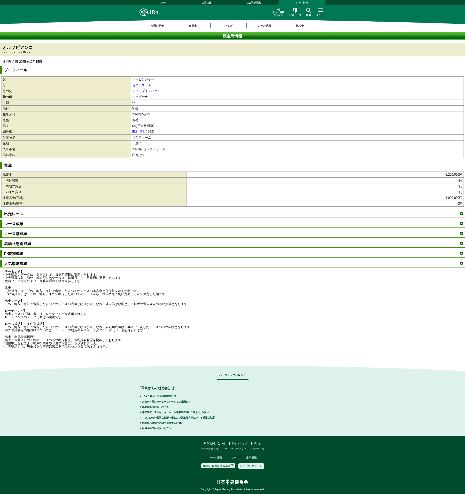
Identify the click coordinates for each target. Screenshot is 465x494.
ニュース (162, 2)
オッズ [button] (228, 25)
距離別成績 (13, 253)
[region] (233, 25)
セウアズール (141, 85)
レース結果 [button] (264, 25)
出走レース (13, 214)
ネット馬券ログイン (278, 13)
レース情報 (302, 2)
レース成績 (13, 224)
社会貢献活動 (253, 2)
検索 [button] (308, 15)
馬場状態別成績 (17, 244)
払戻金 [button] (300, 25)
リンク (258, 443)
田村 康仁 (139, 131)
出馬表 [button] (193, 25)
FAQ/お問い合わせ (214, 443)
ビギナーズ (295, 15)
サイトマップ (240, 443)
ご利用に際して (209, 448)
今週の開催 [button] (157, 25)
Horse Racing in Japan (216, 465)
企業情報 (206, 2)
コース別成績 (15, 234)
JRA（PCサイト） (251, 465)
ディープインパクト (146, 91)
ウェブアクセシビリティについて (245, 448)
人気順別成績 (15, 263)
